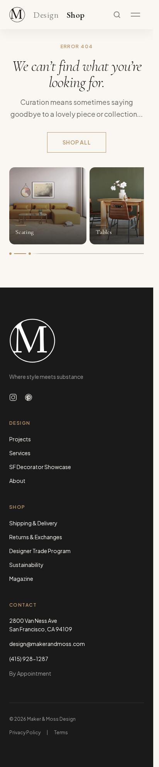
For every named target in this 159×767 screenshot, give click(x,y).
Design (46, 15)
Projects (20, 439)
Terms (61, 732)
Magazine (21, 578)
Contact (23, 605)
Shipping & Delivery (33, 523)
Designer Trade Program (40, 550)
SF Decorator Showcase (40, 466)
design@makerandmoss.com (47, 643)
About (17, 480)
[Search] (116, 14)
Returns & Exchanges (35, 536)
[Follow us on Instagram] (13, 397)
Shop (76, 15)
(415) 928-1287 (28, 658)
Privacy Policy (25, 732)
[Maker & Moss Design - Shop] (17, 14)
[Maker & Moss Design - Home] (76, 340)
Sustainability (26, 564)
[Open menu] (135, 14)
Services (19, 452)
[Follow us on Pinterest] (28, 397)
